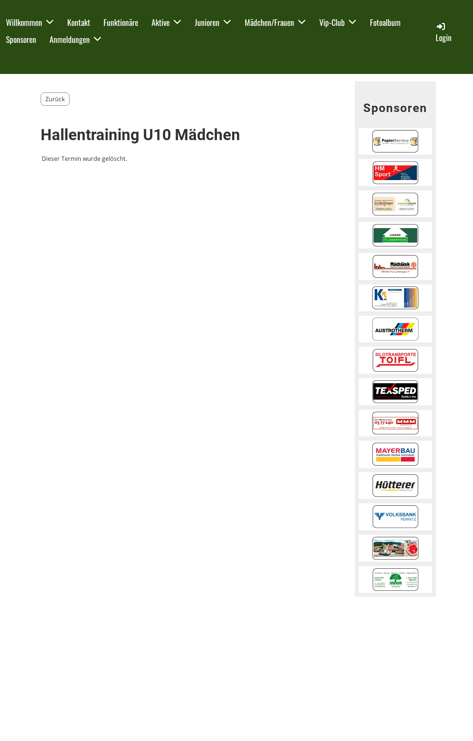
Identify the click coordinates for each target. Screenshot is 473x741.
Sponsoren (21, 39)
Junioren (207, 22)
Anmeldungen (70, 39)
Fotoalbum (385, 22)
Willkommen (24, 22)
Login (444, 37)
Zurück (55, 99)
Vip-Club (332, 22)
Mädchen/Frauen (269, 22)
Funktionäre (120, 22)
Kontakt (78, 22)
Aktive (161, 22)
